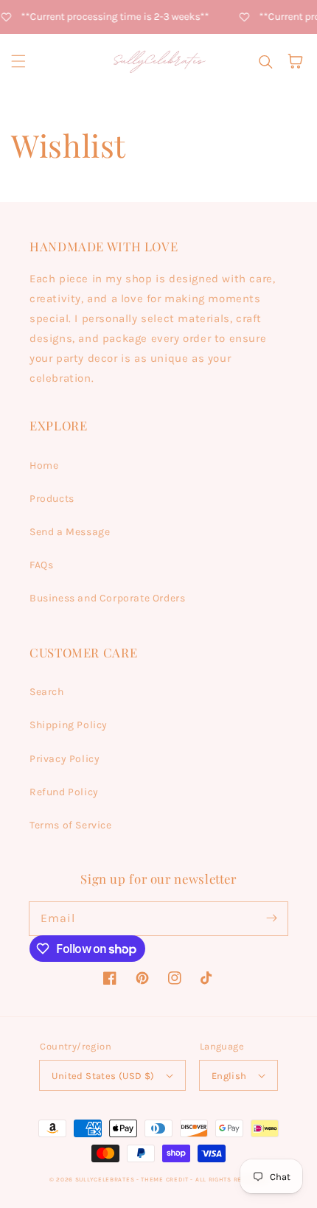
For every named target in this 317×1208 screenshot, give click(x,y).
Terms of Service (70, 825)
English (229, 1075)
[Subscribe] (271, 918)
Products (51, 498)
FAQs (41, 565)
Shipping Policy (68, 725)
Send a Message (69, 532)
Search (46, 691)
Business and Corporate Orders (107, 598)
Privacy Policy (64, 759)
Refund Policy (64, 792)
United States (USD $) (103, 1075)
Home (43, 465)
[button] (18, 61)
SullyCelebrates (105, 1179)
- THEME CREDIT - (165, 1179)
